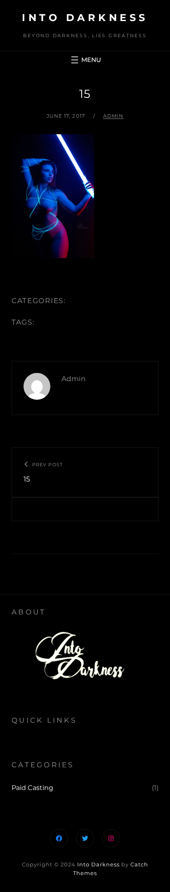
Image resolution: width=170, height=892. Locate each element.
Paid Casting (32, 788)
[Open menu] (85, 60)
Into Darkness (85, 18)
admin (113, 116)
